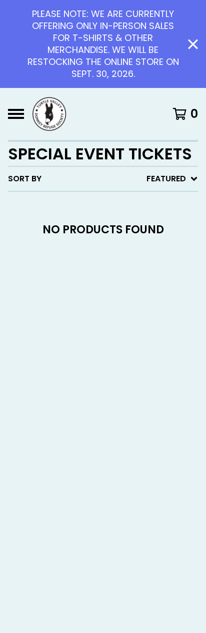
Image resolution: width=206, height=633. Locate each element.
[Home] (49, 114)
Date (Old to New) (125, 300)
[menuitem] (103, 179)
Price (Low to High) (128, 316)
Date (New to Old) (125, 284)
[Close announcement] (193, 44)
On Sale (101, 220)
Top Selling (109, 236)
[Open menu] (16, 114)
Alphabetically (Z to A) (136, 268)
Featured (104, 204)
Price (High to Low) (128, 332)
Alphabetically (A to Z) (136, 252)
